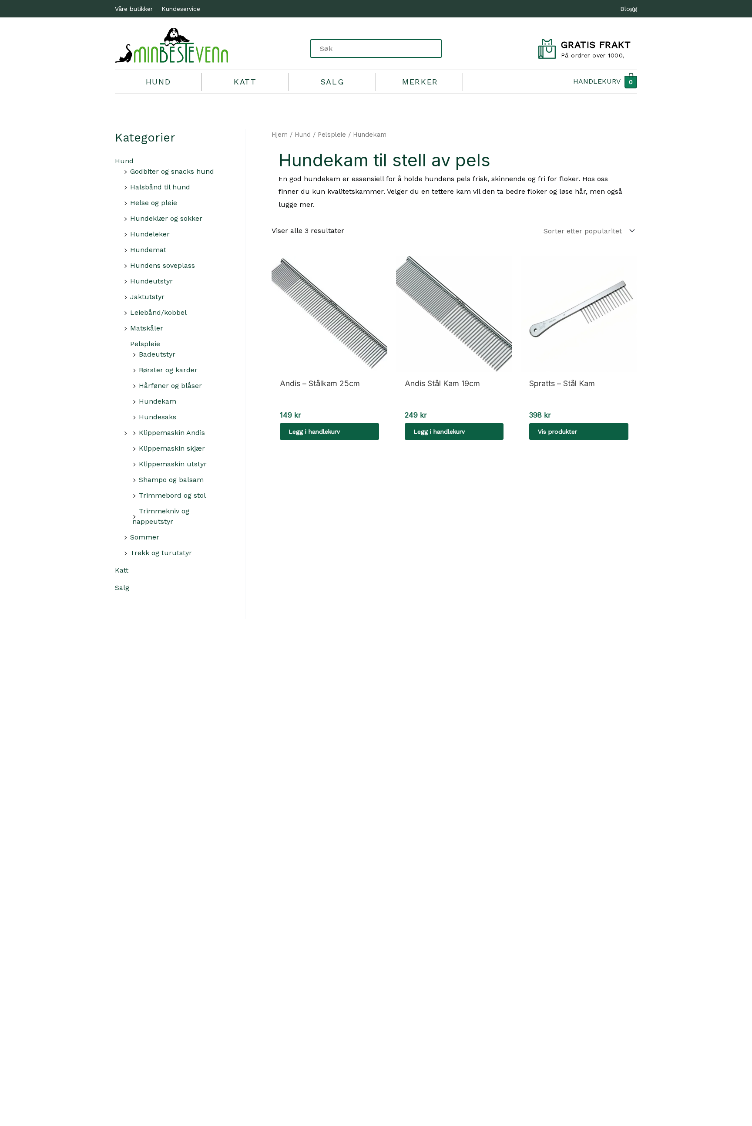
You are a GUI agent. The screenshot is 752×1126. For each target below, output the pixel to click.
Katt (245, 81)
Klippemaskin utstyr (173, 464)
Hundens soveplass (162, 265)
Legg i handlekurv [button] (314, 431)
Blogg (628, 8)
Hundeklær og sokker (166, 218)
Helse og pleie (153, 203)
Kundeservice (180, 8)
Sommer (144, 537)
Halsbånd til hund (160, 187)
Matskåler (146, 328)
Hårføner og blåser (170, 385)
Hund (158, 81)
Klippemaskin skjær (172, 448)
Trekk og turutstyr (161, 553)
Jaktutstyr (147, 297)
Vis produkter (557, 431)
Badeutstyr (157, 354)
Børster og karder (168, 370)
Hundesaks (157, 417)
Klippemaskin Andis (172, 432)
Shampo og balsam (171, 479)
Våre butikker (134, 8)
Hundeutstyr (151, 281)
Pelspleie (145, 344)
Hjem (280, 134)
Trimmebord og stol (172, 495)
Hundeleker (150, 234)
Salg (332, 81)
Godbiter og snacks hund (172, 171)
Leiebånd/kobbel (158, 312)
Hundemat (148, 250)
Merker (420, 81)
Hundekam (157, 401)
